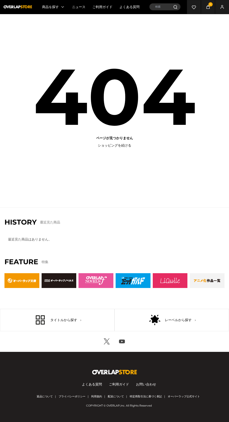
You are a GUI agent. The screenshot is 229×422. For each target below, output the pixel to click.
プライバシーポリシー (72, 396)
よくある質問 (129, 7)
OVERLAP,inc (115, 405)
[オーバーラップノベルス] (59, 280)
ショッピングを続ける (114, 145)
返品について (45, 396)
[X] (107, 341)
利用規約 (96, 396)
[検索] (175, 6)
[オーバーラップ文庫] (21, 280)
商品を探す (50, 7)
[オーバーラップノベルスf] (95, 280)
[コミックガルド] (133, 280)
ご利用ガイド (102, 7)
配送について (116, 396)
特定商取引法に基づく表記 (146, 396)
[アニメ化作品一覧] (207, 280)
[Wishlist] (194, 7)
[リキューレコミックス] (170, 280)
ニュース (78, 7)
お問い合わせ (146, 384)
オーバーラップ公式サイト (184, 396)
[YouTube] (122, 341)
